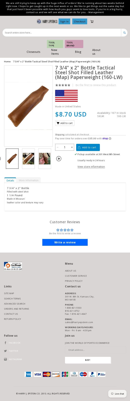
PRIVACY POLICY (73, 280)
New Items (55, 52)
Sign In (64, 21)
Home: (7, 61)
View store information (91, 166)
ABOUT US (70, 270)
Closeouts (33, 52)
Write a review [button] (65, 242)
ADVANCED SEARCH (14, 303)
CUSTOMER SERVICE (76, 275)
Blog (78, 52)
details (10, 180)
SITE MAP (9, 293)
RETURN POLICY (12, 318)
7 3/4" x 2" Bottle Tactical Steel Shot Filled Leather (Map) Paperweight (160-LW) (56, 61)
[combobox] (62, 33)
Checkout (79, 21)
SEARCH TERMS (12, 298)
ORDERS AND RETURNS (16, 308)
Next (60, 158)
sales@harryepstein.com (79, 322)
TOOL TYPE (52, 44)
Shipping (59, 134)
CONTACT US (11, 313)
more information (28, 180)
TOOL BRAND (70, 44)
